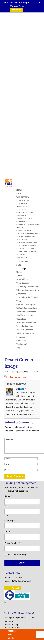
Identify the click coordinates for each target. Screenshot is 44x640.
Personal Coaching (25, 248)
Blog (18, 265)
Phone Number (12, 543)
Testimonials (22, 261)
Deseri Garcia (12, 372)
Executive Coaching (26, 245)
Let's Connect (13, 588)
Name (7, 496)
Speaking (20, 254)
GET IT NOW (16, 9)
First (6, 506)
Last (6, 516)
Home (19, 190)
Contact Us (21, 257)
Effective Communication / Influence (24, 212)
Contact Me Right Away (16, 554)
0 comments (34, 372)
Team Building (23, 200)
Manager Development (27, 242)
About (19, 193)
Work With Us (22, 197)
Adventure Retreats (26, 251)
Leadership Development (27, 286)
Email (7, 532)
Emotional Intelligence (28, 233)
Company (9, 520)
